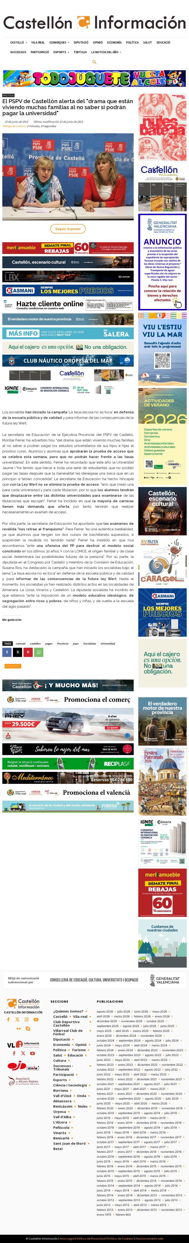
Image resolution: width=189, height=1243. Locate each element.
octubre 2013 (105, 1200)
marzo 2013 (158, 1205)
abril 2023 (140, 1060)
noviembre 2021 (171, 1079)
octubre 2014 (105, 1185)
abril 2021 (139, 1089)
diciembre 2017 (146, 1137)
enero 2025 (104, 1035)
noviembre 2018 (171, 1122)
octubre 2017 (105, 1142)
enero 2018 (125, 1137)
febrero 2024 (105, 1050)
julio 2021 (170, 1084)
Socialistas (89, 643)
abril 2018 (139, 1132)
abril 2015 (139, 1176)
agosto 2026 (105, 1011)
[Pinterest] (28, 652)
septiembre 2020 (130, 1098)
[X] (17, 652)
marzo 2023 (159, 1060)
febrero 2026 (142, 1016)
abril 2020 (140, 1103)
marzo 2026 (122, 1016)
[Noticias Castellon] (94, 22)
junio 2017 (103, 1147)
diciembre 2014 (146, 1180)
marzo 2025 (140, 1031)
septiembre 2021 (129, 1084)
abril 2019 (139, 1118)
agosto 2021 (152, 1084)
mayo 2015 (122, 1176)
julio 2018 (170, 1127)
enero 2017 (125, 1151)
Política (8, 95)
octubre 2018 (105, 1127)
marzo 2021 (157, 1089)
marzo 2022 (158, 1074)
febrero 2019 (105, 1122)
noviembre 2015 (171, 1166)
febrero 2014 (105, 1195)
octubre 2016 (105, 1156)
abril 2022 (140, 1074)
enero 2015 (125, 1180)
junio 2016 (103, 1161)
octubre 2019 (105, 1113)
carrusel (20, 643)
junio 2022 (103, 1074)
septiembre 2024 (130, 1040)
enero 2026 (162, 1016)
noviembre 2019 (172, 1108)
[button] (94, 62)
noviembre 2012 (171, 1209)
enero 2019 (125, 1122)
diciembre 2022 (147, 1064)
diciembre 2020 (146, 1093)
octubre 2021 (105, 1084)
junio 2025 (167, 1026)
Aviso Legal (67, 1238)
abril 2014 (140, 1190)
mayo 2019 (122, 1118)
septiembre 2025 (107, 1026)
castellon (35, 643)
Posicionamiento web (149, 1238)
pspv (76, 643)
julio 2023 (172, 1055)
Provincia (62, 643)
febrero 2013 (105, 1209)
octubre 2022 (105, 1069)
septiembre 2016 (129, 1156)
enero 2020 (125, 1108)
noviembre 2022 (172, 1064)
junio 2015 (103, 1176)
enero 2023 (125, 1064)
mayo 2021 (122, 1089)
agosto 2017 (152, 1142)
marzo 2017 (157, 1147)
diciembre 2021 (147, 1079)
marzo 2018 (157, 1132)
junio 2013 (103, 1205)
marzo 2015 (157, 1176)
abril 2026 (103, 1016)
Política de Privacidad (91, 1238)
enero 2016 (125, 1166)
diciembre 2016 (146, 1151)
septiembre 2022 (129, 1069)
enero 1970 (104, 1214)
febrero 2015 (105, 1180)
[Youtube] (35, 1019)
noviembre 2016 (171, 1151)
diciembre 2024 (126, 1035)
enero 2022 (125, 1079)
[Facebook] (7, 652)
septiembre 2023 (130, 1055)
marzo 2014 (158, 1190)
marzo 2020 (159, 1103)
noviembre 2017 (171, 1137)
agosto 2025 (131, 1026)
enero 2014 (125, 1195)
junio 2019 (103, 1118)
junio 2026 (141, 1011)
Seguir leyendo (68, 229)
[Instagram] (26, 1019)
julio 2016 (170, 1156)
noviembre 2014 (171, 1180)
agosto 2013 (153, 1200)
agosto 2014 (153, 1185)
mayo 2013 (122, 1205)
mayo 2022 (122, 1074)
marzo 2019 (157, 1118)
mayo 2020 (122, 1103)
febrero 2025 (161, 1031)
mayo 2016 (122, 1161)
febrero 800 (123, 1214)
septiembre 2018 (129, 1127)
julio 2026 (123, 1011)
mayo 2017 (122, 1147)
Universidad (107, 643)
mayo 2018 (122, 1132)
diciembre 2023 (147, 1050)
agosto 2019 (152, 1113)
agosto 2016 (152, 1156)
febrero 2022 (105, 1079)
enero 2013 (125, 1209)
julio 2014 (171, 1185)
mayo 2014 (122, 1190)
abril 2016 (139, 1161)
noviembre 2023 (172, 1050)
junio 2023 (104, 1060)
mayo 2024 (122, 1045)
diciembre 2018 (146, 1122)
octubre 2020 (105, 1098)
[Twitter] (17, 1019)
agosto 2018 (152, 1127)
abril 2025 (122, 1031)
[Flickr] (18, 1029)
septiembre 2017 (129, 1142)
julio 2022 (171, 1069)
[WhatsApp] (38, 652)
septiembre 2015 (129, 1171)
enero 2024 (125, 1050)
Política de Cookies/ (120, 1238)
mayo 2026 (159, 1011)
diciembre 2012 (147, 1209)
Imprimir (13, 666)
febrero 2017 (105, 1151)
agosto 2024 (153, 1040)
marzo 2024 (159, 1045)
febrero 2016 (105, 1166)
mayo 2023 (122, 1060)
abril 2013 (140, 1205)
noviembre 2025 (131, 1021)
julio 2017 (170, 1142)
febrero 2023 (105, 1064)
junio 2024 (104, 1045)
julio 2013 (171, 1200)
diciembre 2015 (146, 1166)
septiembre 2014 (129, 1185)
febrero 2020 (105, 1108)
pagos (48, 643)
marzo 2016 (157, 1161)
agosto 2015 (152, 1171)
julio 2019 (170, 1113)
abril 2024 (140, 1045)
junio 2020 (104, 1103)
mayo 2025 (104, 1031)
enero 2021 (125, 1093)
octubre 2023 (105, 1055)
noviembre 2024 (151, 1035)
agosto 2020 (153, 1098)
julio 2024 (172, 1040)
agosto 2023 (153, 1055)
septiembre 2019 (129, 1113)
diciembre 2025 (107, 1021)
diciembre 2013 (147, 1195)
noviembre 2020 (171, 1093)
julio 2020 (172, 1098)
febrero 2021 (105, 1093)
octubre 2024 (105, 1040)
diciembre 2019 (147, 1108)
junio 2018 (103, 1132)
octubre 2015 (105, 1171)
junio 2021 (103, 1089)
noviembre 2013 (171, 1195)
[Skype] (27, 1029)
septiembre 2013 (129, 1200)
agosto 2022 (153, 1069)
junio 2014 (103, 1190)
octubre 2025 (155, 1021)
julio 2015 (170, 1171)
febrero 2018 (105, 1137)
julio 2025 (149, 1026)
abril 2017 (139, 1147)
